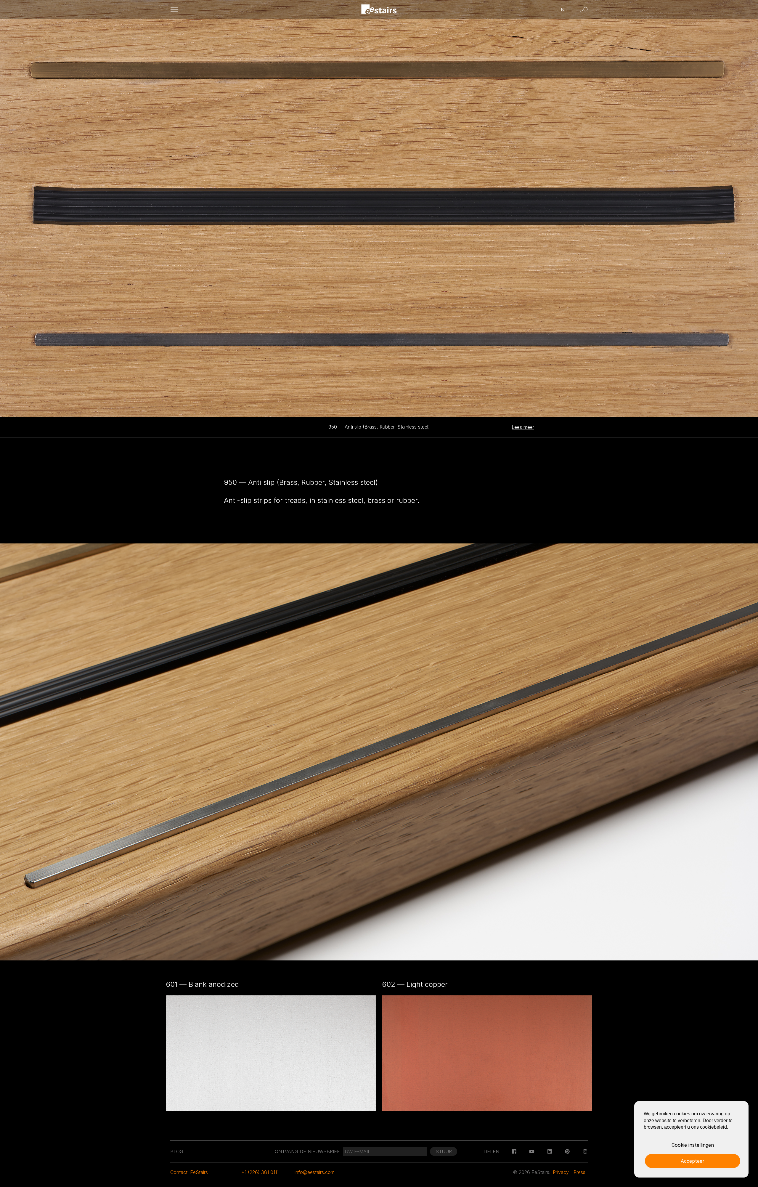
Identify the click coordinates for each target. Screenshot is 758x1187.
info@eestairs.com (315, 1172)
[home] (379, 9)
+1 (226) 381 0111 (260, 1172)
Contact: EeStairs (189, 1172)
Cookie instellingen (693, 1145)
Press (579, 1172)
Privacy (561, 1172)
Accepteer (692, 1161)
